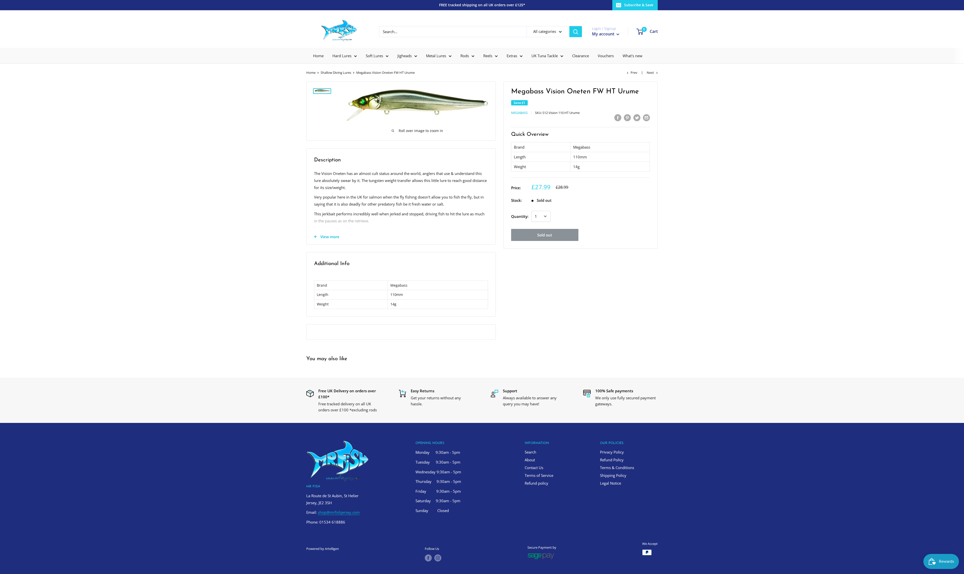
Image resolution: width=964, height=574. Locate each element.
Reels (487, 55)
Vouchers (606, 55)
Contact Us (534, 467)
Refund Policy (612, 459)
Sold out (544, 234)
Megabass (519, 112)
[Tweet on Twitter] (636, 117)
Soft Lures (374, 55)
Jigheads (404, 55)
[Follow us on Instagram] (437, 557)
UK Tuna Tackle (544, 55)
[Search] (575, 31)
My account (603, 34)
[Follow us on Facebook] (428, 557)
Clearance (580, 55)
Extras (512, 55)
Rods (464, 55)
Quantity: (519, 216)
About (530, 459)
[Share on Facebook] (617, 117)
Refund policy (536, 483)
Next (650, 72)
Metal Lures (436, 55)
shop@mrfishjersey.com (339, 512)
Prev (634, 72)
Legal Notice (610, 483)
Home (318, 55)
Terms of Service (539, 475)
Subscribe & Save (638, 5)
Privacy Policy (612, 452)
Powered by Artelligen (322, 548)
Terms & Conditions (617, 467)
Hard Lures (341, 55)
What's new (632, 55)
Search (530, 452)
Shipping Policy (613, 475)
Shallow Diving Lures (336, 72)
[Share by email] (646, 117)
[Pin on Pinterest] (627, 117)
